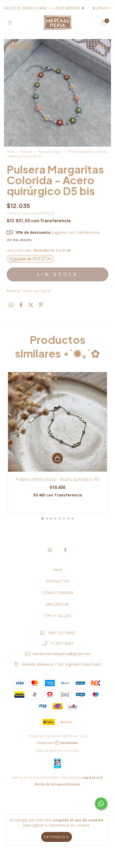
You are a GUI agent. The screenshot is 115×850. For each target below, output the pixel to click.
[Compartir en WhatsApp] (11, 305)
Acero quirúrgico (50, 151)
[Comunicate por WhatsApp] (101, 804)
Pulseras (26, 151)
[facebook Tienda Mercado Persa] (65, 550)
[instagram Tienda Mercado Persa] (50, 550)
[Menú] (11, 22)
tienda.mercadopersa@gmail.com (62, 653)
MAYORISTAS (57, 604)
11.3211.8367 (61, 643)
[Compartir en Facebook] (21, 305)
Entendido (56, 837)
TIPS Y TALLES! (57, 615)
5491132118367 (62, 632)
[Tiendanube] (57, 744)
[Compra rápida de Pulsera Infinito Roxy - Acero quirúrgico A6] (57, 458)
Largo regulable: (38, 250)
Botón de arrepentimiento (57, 784)
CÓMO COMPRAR (57, 592)
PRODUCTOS (57, 581)
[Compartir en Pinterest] (40, 305)
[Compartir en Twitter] (30, 305)
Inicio (10, 151)
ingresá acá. (92, 777)
